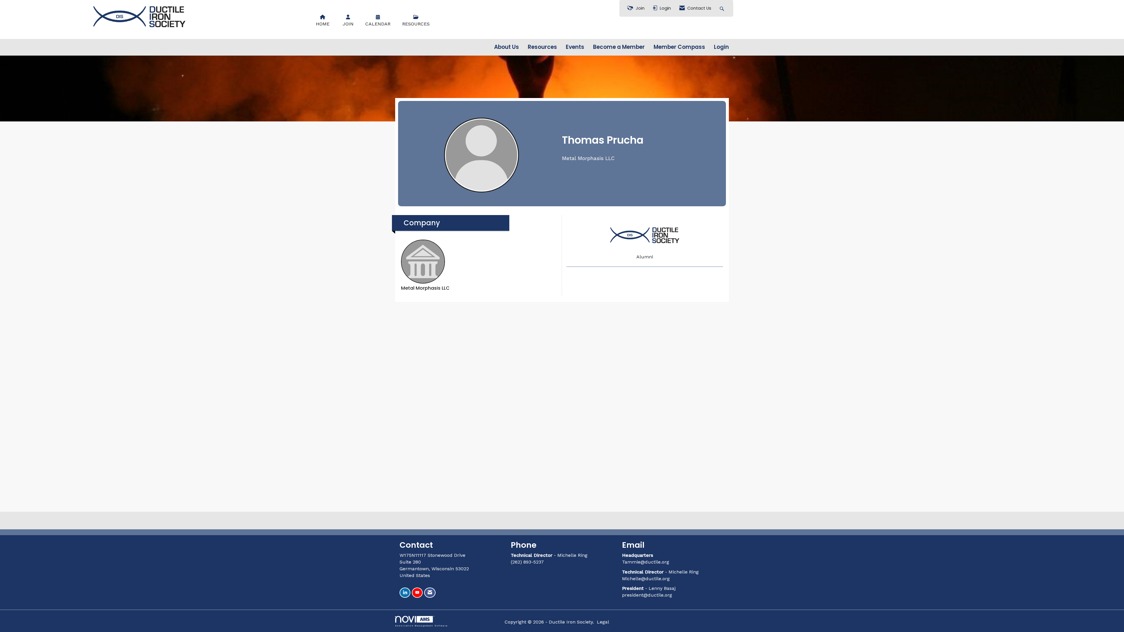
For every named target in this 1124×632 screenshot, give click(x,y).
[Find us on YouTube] (417, 593)
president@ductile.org (647, 595)
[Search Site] (722, 8)
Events (575, 47)
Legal (603, 622)
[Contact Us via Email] (430, 593)
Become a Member (619, 47)
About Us (506, 47)
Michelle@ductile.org (646, 578)
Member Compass (679, 47)
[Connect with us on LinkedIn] (405, 593)
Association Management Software (421, 625)
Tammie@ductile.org (645, 562)
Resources (542, 47)
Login (721, 47)
